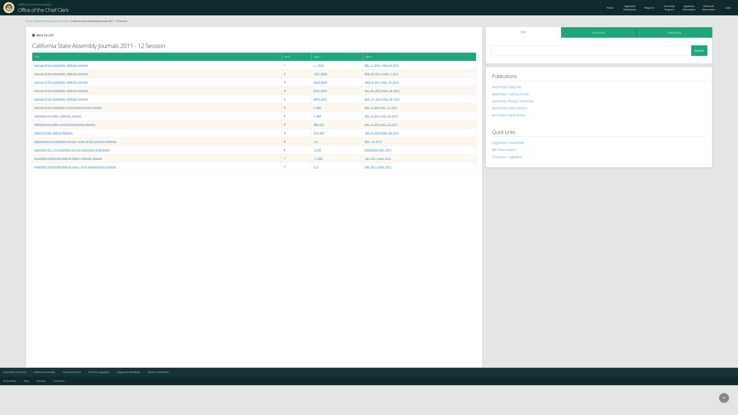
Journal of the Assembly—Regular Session (61, 65)
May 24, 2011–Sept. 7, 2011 (382, 74)
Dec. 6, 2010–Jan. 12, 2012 (381, 107)
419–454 (318, 133)
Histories (674, 32)
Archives (64, 21)
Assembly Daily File (506, 87)
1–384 (317, 116)
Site (523, 32)
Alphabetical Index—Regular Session (57, 116)
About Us (649, 7)
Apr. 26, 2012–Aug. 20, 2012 (382, 90)
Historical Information (708, 7)
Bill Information (504, 149)
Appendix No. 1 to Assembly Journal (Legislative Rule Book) (72, 150)
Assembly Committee (14, 372)
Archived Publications (509, 115)
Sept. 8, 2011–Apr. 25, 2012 (382, 82)
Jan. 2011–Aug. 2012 (378, 158)
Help (26, 381)
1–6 (315, 141)
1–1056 (317, 158)
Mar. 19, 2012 (373, 141)
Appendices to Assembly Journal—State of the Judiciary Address (75, 141)
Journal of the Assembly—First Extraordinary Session (68, 107)
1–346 (317, 107)
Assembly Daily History (509, 108)
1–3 (315, 167)
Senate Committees (158, 372)
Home (610, 7)
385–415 (318, 124)
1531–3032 (320, 74)
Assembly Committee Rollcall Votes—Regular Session (68, 158)
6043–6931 (320, 99)
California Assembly (44, 372)
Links (728, 7)
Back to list (45, 35)
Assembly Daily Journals (510, 94)
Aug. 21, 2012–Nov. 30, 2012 (382, 99)
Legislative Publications (629, 7)
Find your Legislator (507, 156)
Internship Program (669, 7)
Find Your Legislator (99, 372)
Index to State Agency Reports (53, 133)
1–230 (317, 150)
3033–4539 (320, 82)
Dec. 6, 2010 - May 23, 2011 (382, 65)
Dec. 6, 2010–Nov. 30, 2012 (381, 116)
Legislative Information (689, 7)
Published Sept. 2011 (378, 150)
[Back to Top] (724, 398)
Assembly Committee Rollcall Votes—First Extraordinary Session (75, 167)
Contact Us (59, 381)
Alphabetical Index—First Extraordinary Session (64, 124)
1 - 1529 (318, 65)
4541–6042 (320, 90)
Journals (599, 32)
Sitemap (41, 381)
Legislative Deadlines (508, 142)
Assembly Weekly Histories (512, 101)
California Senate (72, 372)
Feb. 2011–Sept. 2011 (378, 167)
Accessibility (9, 381)
